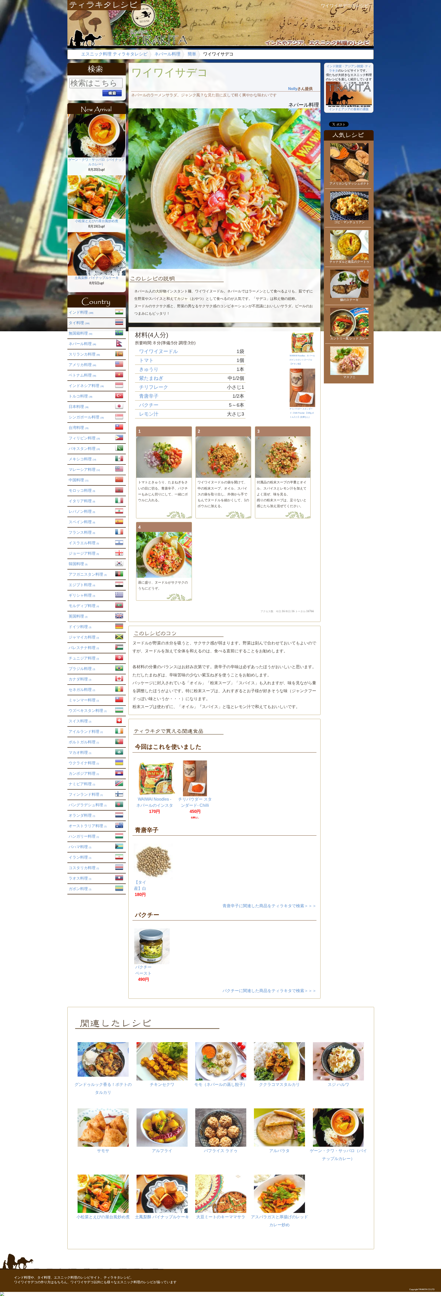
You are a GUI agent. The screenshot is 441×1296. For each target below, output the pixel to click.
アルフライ (162, 1151)
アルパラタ (279, 1151)
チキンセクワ (162, 1084)
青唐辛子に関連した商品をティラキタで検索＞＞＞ (269, 906)
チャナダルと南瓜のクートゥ (349, 262)
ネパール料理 (167, 54)
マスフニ (349, 377)
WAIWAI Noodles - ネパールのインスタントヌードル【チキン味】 (302, 360)
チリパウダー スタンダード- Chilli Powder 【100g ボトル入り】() (302, 413)
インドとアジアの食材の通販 (349, 109)
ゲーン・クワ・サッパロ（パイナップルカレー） (96, 162)
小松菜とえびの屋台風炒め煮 (96, 221)
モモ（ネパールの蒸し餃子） (220, 1084)
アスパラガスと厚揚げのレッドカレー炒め (279, 1221)
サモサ (103, 1151)
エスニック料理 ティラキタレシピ (114, 54)
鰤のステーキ (349, 300)
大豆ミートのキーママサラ (220, 1217)
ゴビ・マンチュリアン (349, 222)
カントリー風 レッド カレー (349, 338)
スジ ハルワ (338, 1084)
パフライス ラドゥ (221, 1151)
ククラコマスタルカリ (279, 1084)
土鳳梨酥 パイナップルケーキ (97, 278)
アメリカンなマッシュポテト (349, 183)
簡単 (192, 54)
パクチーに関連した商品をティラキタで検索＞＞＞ (269, 990)
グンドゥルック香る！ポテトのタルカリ (103, 1088)
